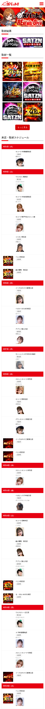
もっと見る (23, 127)
